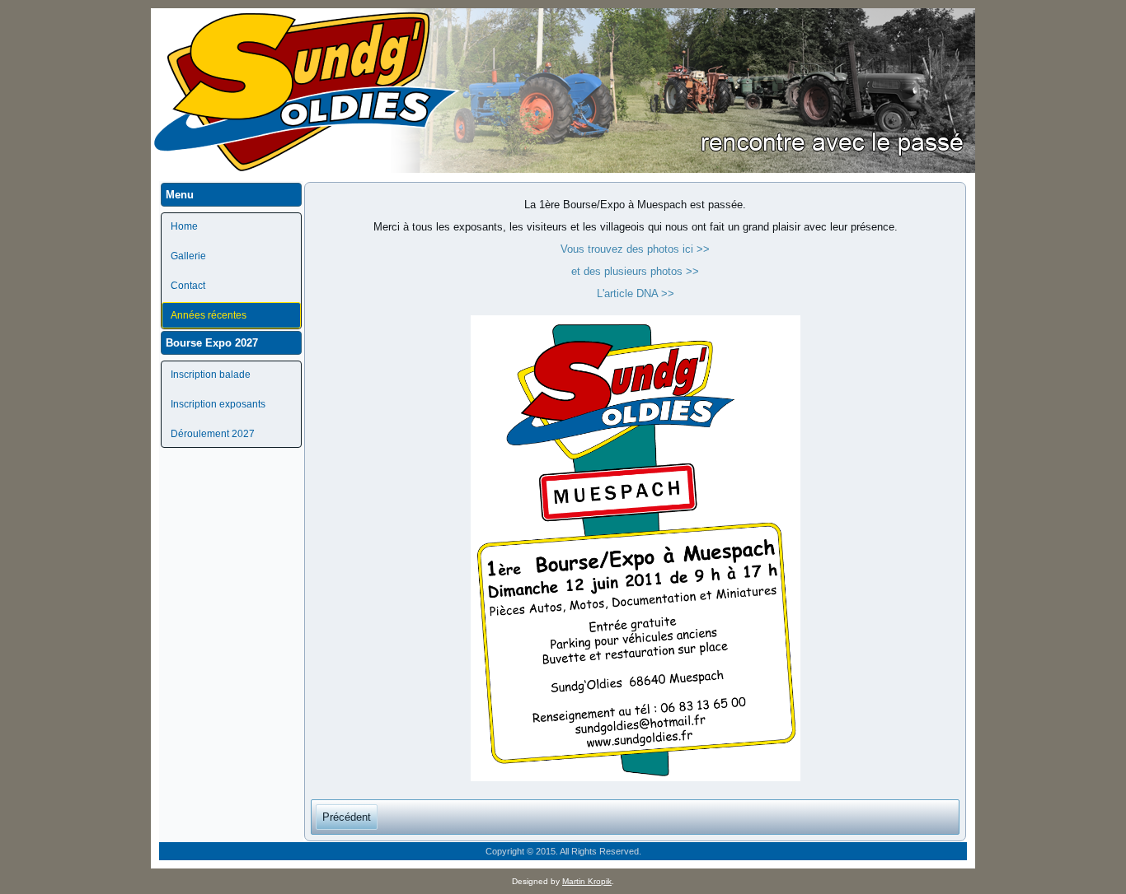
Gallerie (188, 256)
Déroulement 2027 (213, 434)
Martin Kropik (587, 881)
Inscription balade (211, 374)
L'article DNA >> (635, 293)
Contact (188, 285)
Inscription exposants (218, 404)
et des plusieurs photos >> (635, 271)
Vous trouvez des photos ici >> (635, 249)
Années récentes (208, 315)
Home (184, 226)
